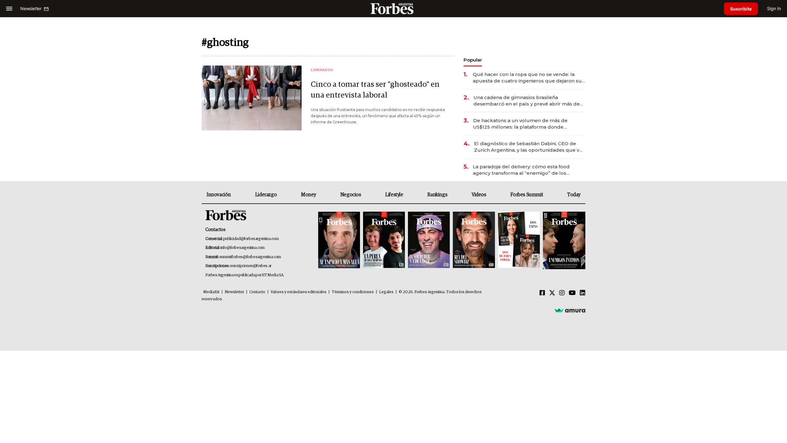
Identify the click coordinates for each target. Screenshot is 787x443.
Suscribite (741, 8)
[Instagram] (562, 293)
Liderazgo (266, 194)
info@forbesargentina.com (242, 248)
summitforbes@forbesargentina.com (250, 257)
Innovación (219, 194)
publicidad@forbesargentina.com (251, 239)
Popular (473, 60)
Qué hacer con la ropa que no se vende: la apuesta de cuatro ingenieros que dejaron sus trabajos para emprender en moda (528, 77)
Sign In (774, 8)
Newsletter (234, 292)
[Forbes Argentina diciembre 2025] (473, 240)
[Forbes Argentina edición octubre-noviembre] (518, 240)
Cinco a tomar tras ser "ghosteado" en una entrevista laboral (375, 90)
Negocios (350, 194)
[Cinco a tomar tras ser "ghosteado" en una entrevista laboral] (252, 98)
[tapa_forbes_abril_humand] (384, 240)
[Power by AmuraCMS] (570, 310)
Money (308, 194)
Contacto (257, 292)
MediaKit (211, 292)
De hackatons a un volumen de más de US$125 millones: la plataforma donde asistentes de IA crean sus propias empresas (526, 124)
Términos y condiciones (353, 292)
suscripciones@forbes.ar (250, 266)
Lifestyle (394, 194)
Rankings (437, 194)
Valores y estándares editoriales (298, 292)
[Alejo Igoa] (428, 240)
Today (573, 194)
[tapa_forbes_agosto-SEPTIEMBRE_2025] (563, 240)
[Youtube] (572, 293)
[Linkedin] (582, 293)
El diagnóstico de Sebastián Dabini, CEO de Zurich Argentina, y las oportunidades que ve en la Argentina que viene (528, 147)
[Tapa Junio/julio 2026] (339, 240)
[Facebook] (542, 293)
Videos (479, 194)
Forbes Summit (526, 194)
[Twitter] (552, 293)
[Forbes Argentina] (393, 8)
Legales (386, 292)
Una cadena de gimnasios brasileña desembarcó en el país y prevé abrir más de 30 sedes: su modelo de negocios (526, 100)
